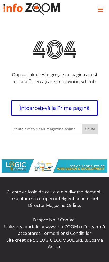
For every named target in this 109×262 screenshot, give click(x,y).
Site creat (16, 240)
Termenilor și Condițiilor (66, 233)
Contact (68, 220)
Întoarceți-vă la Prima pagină (54, 107)
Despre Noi (44, 220)
